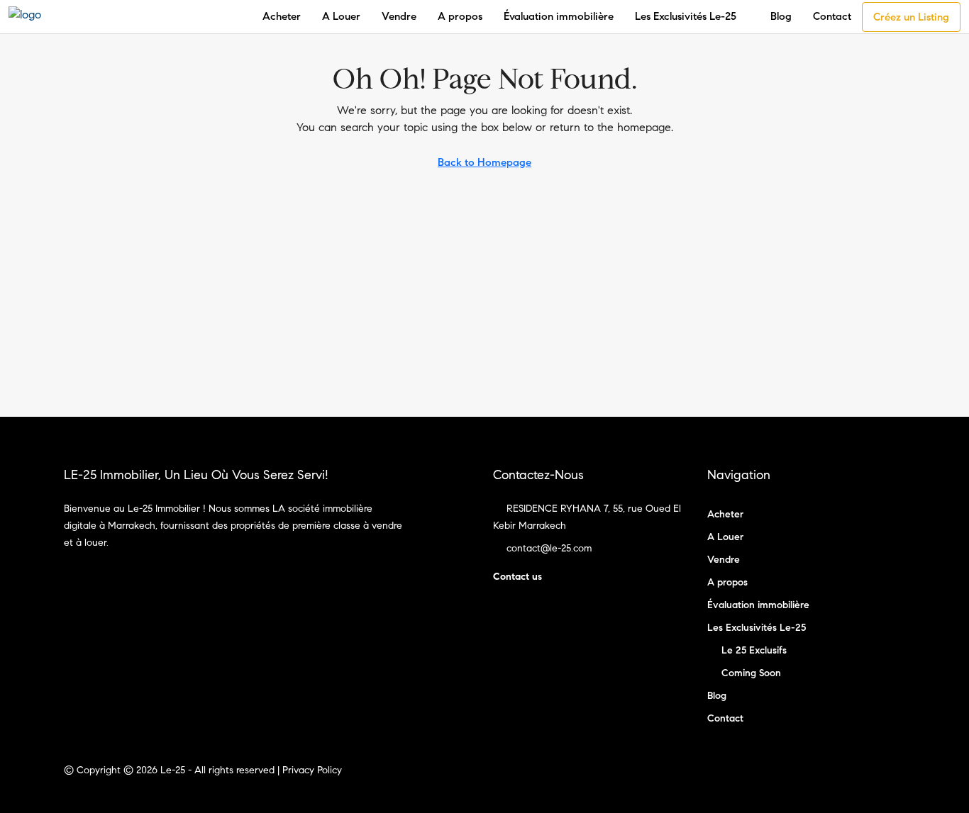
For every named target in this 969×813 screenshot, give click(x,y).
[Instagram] (892, 779)
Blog (781, 16)
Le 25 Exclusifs (754, 650)
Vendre (399, 16)
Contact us (517, 577)
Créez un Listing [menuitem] (911, 17)
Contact (832, 16)
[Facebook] (868, 779)
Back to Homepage (484, 162)
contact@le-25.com (549, 548)
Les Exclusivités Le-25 (685, 16)
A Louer (341, 16)
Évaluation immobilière (559, 16)
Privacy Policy (312, 770)
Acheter (281, 16)
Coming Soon (751, 673)
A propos (460, 16)
